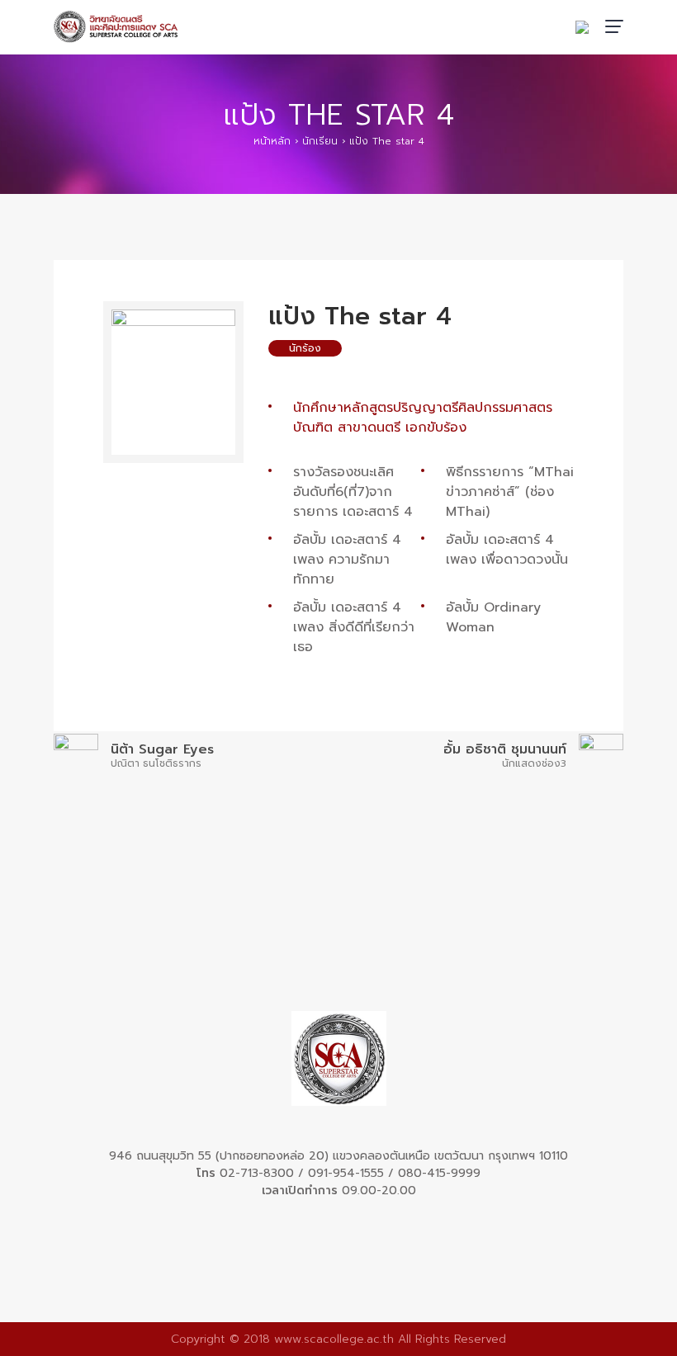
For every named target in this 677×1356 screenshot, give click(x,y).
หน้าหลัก (272, 141)
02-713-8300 (257, 1173)
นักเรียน (320, 141)
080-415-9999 (439, 1173)
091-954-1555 (346, 1173)
